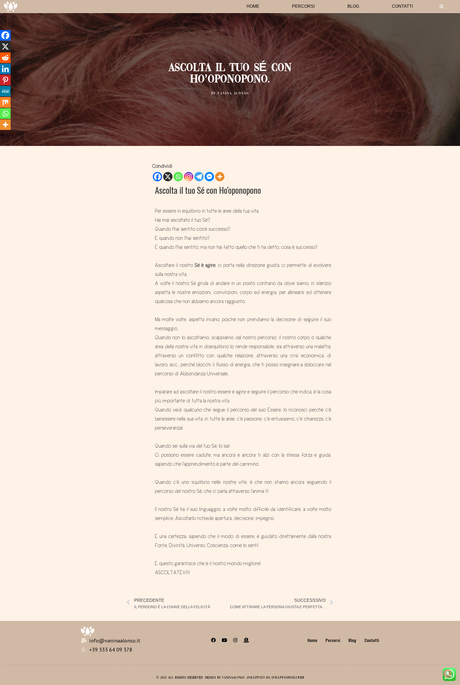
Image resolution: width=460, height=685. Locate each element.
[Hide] (2, 135)
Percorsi (303, 6)
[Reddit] (5, 57)
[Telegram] (199, 176)
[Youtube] (224, 640)
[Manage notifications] (447, 673)
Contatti (402, 6)
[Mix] (5, 102)
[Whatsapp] (178, 176)
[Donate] (246, 640)
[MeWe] (5, 91)
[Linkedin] (5, 69)
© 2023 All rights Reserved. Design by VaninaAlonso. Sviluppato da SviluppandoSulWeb (230, 677)
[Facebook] (157, 176)
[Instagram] (188, 176)
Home (253, 6)
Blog (353, 6)
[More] (219, 176)
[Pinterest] (5, 80)
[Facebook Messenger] (209, 176)
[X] (167, 176)
